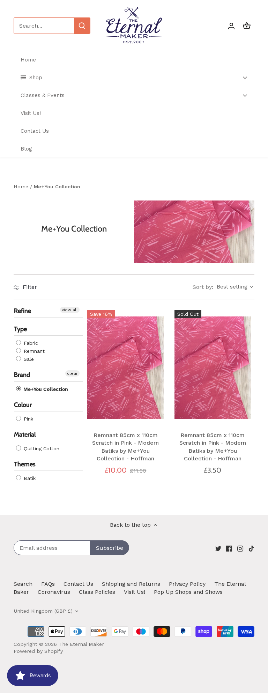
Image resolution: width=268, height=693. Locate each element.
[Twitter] (218, 548)
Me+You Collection (45, 389)
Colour (23, 405)
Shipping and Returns (131, 584)
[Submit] (82, 26)
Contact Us (78, 584)
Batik (29, 478)
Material (25, 434)
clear (72, 373)
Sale (28, 359)
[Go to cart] (247, 25)
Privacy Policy (187, 584)
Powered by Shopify (38, 651)
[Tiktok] (251, 548)
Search (23, 584)
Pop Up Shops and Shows (188, 592)
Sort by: (203, 287)
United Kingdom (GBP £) (43, 611)
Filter (29, 287)
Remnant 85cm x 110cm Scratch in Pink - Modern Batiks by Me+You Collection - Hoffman (125, 447)
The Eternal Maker (81, 644)
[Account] (231, 25)
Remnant (33, 351)
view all (70, 309)
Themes (25, 464)
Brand (22, 375)
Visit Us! (134, 592)
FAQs (48, 584)
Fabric (30, 343)
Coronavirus (54, 592)
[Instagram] (240, 548)
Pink (27, 419)
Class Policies (97, 592)
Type (20, 329)
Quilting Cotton (40, 448)
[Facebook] (229, 548)
